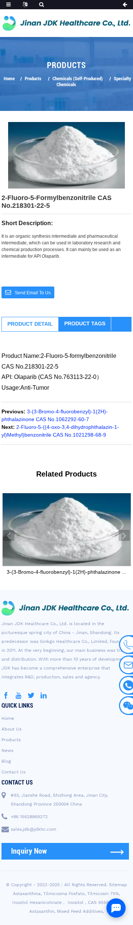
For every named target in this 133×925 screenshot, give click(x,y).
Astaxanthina (27, 893)
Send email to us (33, 292)
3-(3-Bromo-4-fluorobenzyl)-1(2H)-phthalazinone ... (66, 572)
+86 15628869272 (29, 816)
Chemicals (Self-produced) (77, 78)
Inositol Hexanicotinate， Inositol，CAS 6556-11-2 (65, 902)
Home (9, 78)
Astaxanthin (41, 911)
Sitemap (118, 884)
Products (33, 78)
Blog (6, 761)
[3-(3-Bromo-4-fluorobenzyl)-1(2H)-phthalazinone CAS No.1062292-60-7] (66, 529)
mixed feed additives (80, 911)
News (7, 750)
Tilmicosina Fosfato (64, 893)
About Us (11, 729)
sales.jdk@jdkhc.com (33, 829)
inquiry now (29, 851)
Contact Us (13, 772)
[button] (8, 535)
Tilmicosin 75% (103, 893)
